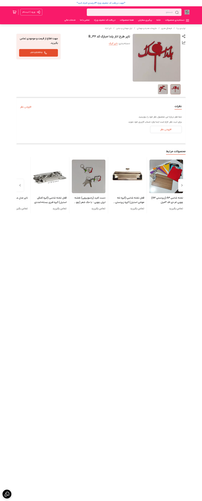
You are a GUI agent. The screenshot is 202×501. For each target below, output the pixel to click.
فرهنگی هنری (166, 28)
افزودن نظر (25, 106)
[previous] (182, 185)
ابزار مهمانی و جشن (124, 28)
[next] (20, 185)
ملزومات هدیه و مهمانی (147, 28)
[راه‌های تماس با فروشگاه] (7, 494)
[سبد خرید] (14, 12)
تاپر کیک (108, 28)
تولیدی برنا (181, 28)
